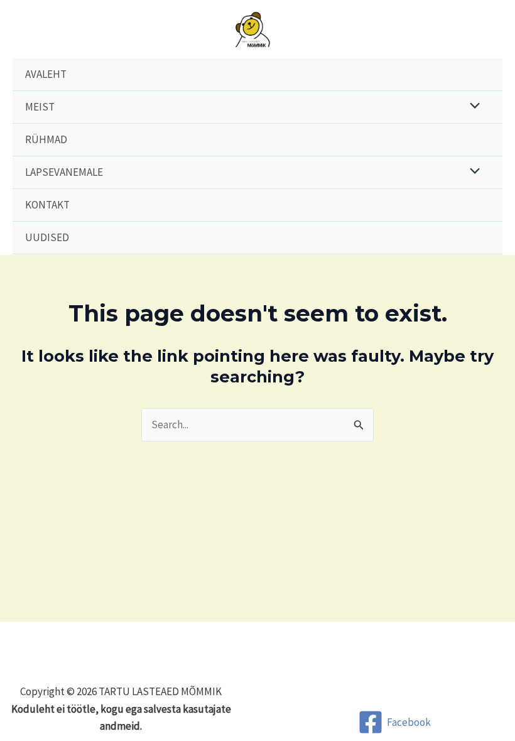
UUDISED (47, 237)
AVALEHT (46, 74)
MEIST (40, 107)
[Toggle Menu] (472, 107)
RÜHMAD (46, 139)
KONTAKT (47, 205)
